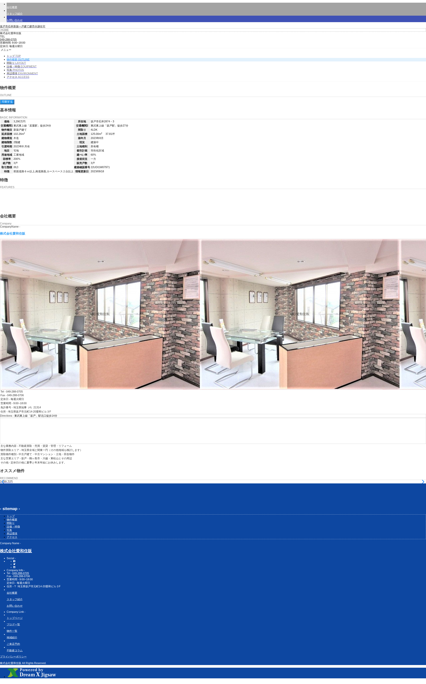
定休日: (4, 46)
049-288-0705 (20, 573)
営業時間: (5, 42)
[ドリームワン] (32, 676)
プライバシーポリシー (13, 656)
